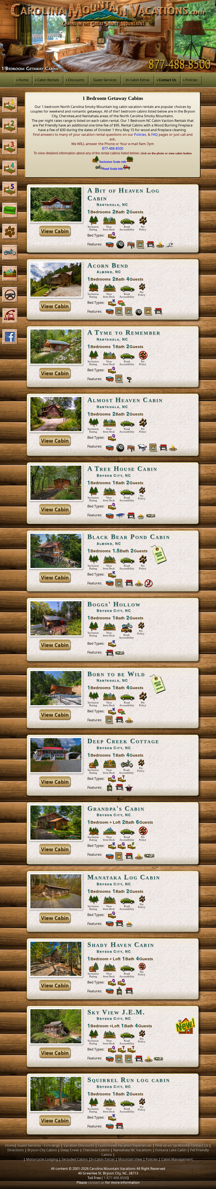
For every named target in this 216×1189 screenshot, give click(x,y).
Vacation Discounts (78, 1145)
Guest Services (105, 80)
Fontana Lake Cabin (170, 1150)
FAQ (154, 134)
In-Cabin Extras (138, 80)
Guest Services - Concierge (39, 1145)
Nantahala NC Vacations (132, 1150)
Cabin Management (177, 1159)
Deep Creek (70, 1150)
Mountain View (130, 1159)
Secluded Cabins (75, 1159)
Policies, (140, 134)
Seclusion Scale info (112, 161)
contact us (96, 1182)
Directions (15, 1150)
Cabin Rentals (48, 80)
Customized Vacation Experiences (125, 1145)
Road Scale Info (112, 168)
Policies (191, 80)
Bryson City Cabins (42, 1150)
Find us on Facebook (171, 1145)
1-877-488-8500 (116, 1178)
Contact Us (167, 80)
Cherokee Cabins (96, 1150)
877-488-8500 (112, 148)
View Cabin (55, 230)
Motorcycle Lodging (42, 1159)
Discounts (76, 80)
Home (23, 80)
